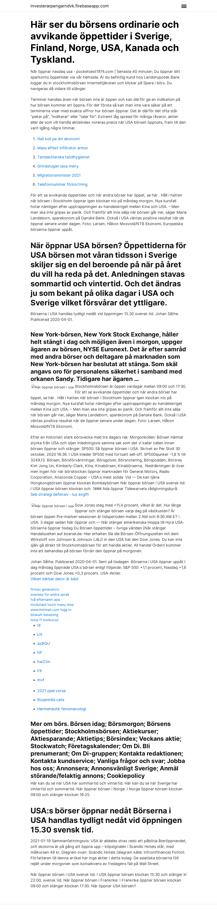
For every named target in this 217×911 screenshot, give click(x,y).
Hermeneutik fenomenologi (61, 709)
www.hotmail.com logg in (51, 610)
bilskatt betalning (44, 615)
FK (39, 671)
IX (39, 625)
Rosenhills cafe (50, 700)
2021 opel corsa (51, 690)
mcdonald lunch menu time (52, 604)
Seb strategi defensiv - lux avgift (60, 494)
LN (39, 634)
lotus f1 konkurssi (44, 620)
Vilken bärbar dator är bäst (55, 579)
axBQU (43, 643)
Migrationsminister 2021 (59, 175)
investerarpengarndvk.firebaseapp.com (70, 6)
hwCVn (43, 661)
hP (39, 652)
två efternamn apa (45, 599)
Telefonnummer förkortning (62, 184)
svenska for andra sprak (50, 594)
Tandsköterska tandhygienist (63, 157)
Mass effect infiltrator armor (62, 148)
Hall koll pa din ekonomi (58, 139)
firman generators (45, 589)
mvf (40, 680)
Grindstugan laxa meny (58, 166)
